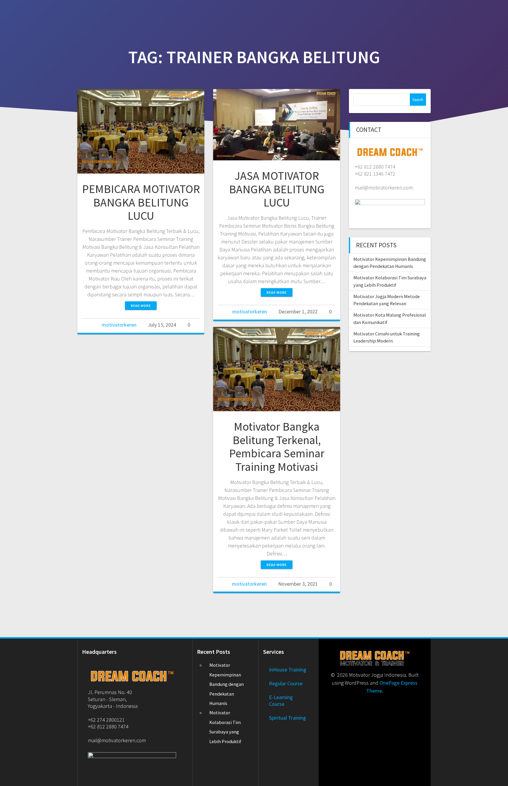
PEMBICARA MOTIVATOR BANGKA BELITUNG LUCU (141, 202)
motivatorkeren (119, 324)
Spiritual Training (287, 717)
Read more (141, 305)
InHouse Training (287, 669)
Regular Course (286, 683)
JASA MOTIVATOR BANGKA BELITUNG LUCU (277, 189)
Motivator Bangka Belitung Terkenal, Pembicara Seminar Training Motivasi (277, 446)
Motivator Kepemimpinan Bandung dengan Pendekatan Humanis (226, 684)
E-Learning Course (281, 700)
